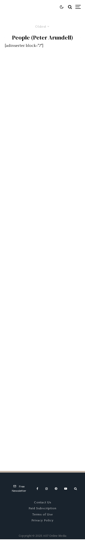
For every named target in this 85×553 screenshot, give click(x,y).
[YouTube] (66, 489)
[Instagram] (46, 489)
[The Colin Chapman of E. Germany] (42, 313)
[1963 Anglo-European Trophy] (42, 427)
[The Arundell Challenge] (42, 199)
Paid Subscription (42, 508)
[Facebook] (37, 489)
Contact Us (42, 502)
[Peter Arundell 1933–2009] (42, 84)
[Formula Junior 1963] (42, 370)
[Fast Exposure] (42, 141)
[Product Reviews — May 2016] (42, 256)
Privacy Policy (42, 520)
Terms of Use (42, 514)
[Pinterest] (56, 489)
